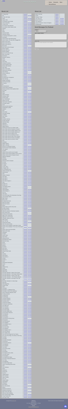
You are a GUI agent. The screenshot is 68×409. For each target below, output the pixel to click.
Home (50, 2)
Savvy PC (14, 400)
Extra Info (37, 41)
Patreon (25, 14)
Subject (37, 29)
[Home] (3, 1)
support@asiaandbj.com (33, 406)
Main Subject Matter (39, 33)
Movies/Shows (52, 4)
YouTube (29, 15)
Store (61, 2)
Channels (55, 2)
